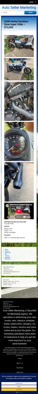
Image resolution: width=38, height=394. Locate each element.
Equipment (7, 257)
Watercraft (7, 259)
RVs (6, 254)
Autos (6, 249)
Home (20, 358)
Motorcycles (8, 252)
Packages (19, 368)
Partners (19, 372)
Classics (7, 251)
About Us (20, 363)
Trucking (7, 255)
